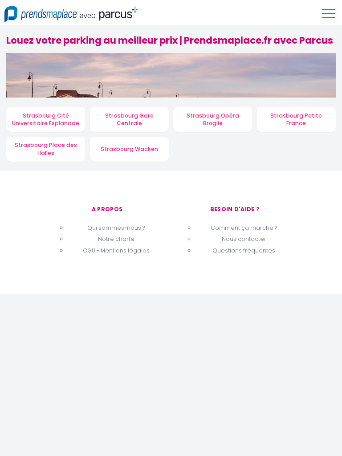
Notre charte (116, 239)
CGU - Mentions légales (116, 250)
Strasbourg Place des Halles (46, 149)
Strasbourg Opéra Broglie (213, 119)
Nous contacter (244, 239)
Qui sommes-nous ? (116, 228)
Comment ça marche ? (244, 228)
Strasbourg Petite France (296, 119)
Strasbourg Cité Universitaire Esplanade (45, 119)
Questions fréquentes (243, 250)
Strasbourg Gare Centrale (129, 119)
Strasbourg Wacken (129, 149)
